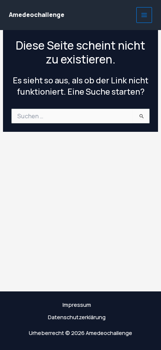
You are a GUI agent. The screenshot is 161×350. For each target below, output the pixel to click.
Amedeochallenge (36, 15)
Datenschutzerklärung (77, 317)
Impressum (77, 304)
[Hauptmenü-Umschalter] (144, 15)
